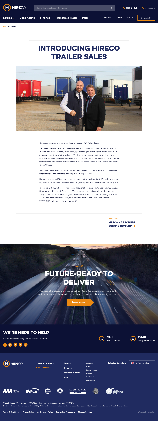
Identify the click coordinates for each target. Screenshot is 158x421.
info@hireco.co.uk (43, 367)
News (119, 18)
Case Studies (11, 27)
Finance (45, 17)
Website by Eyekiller (146, 412)
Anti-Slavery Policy (45, 412)
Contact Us (146, 18)
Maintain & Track (66, 17)
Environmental (91, 370)
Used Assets (27, 17)
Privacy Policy (38, 406)
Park (85, 17)
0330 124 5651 (132, 8)
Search (111, 8)
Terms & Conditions (11, 412)
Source (7, 17)
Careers (129, 18)
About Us (108, 18)
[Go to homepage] (14, 8)
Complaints (90, 380)
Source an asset (79, 302)
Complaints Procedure (65, 412)
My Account (150, 8)
